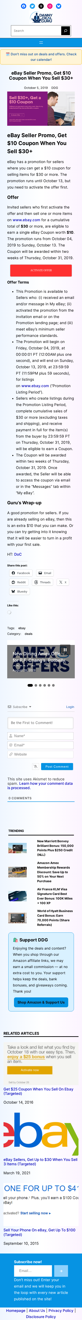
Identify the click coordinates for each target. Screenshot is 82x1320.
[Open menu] (41, 42)
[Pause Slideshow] (65, 650)
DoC (18, 554)
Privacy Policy (61, 1310)
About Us (37, 1310)
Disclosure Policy (41, 1317)
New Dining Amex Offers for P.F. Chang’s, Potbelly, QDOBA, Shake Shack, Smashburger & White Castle (39, 658)
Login (69, 707)
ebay (22, 628)
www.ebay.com (26, 220)
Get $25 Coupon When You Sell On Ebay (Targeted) (38, 1091)
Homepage (15, 1310)
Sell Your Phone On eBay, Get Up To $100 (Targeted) (39, 1232)
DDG (54, 88)
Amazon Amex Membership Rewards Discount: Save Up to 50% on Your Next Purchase (53, 872)
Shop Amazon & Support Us (41, 1002)
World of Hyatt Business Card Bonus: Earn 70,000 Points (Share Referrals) (55, 917)
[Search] (65, 30)
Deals (28, 634)
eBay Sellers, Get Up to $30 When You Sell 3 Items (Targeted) (40, 1161)
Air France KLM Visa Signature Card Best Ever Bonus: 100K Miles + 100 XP (55, 896)
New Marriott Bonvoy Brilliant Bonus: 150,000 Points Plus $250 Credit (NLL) (55, 848)
